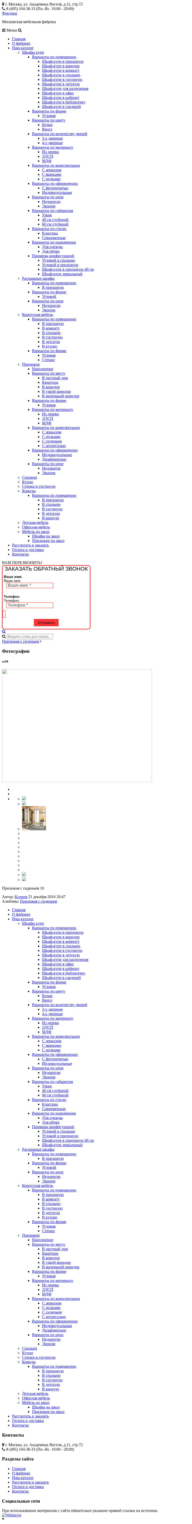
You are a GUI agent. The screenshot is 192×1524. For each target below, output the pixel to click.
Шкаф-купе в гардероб (61, 106)
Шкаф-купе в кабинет (60, 97)
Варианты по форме (49, 111)
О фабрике (21, 43)
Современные (54, 238)
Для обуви (51, 251)
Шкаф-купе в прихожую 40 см (68, 269)
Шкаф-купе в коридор (61, 66)
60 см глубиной (55, 224)
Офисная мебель (36, 527)
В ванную (50, 518)
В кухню (49, 346)
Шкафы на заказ (46, 536)
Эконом (48, 206)
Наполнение (42, 369)
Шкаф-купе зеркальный (62, 274)
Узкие (47, 215)
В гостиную (52, 337)
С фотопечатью (55, 188)
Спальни (29, 477)
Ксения (21, 897)
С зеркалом (51, 170)
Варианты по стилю (49, 229)
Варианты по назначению (54, 242)
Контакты (20, 554)
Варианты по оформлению (55, 183)
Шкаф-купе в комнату (61, 70)
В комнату (51, 328)
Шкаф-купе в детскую (61, 84)
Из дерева (50, 152)
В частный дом (55, 378)
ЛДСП (47, 156)
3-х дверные (52, 138)
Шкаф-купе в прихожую (63, 61)
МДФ (47, 161)
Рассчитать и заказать (30, 545)
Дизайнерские (54, 459)
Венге (47, 129)
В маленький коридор (60, 396)
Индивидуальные (57, 192)
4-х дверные (52, 143)
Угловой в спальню (58, 260)
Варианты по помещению (54, 57)
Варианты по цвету (48, 120)
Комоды (29, 491)
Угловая (49, 116)
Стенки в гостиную (39, 486)
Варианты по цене (48, 197)
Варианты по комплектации (56, 165)
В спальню (51, 333)
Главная (19, 39)
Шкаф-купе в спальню (61, 75)
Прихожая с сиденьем (20, 641)
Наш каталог (23, 48)
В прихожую (53, 287)
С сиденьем (52, 441)
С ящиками (51, 174)
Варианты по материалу (52, 147)
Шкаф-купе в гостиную (62, 79)
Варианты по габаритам (52, 210)
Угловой (49, 296)
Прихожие (31, 364)
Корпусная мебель (37, 314)
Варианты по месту (48, 373)
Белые (47, 125)
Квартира (50, 382)
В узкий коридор (56, 391)
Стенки (48, 360)
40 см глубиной (55, 219)
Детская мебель (35, 522)
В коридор (51, 387)
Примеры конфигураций (53, 256)
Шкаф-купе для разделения (65, 88)
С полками (51, 179)
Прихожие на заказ (48, 540)
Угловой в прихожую (60, 265)
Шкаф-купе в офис (58, 93)
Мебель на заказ (35, 531)
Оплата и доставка (28, 550)
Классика (50, 233)
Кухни (27, 482)
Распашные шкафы (38, 278)
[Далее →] (77, 781)
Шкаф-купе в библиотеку (64, 102)
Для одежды (52, 247)
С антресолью (54, 446)
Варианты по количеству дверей (59, 134)
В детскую (51, 342)
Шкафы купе (33, 52)
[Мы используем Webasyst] (11, 1515)
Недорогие (51, 201)
